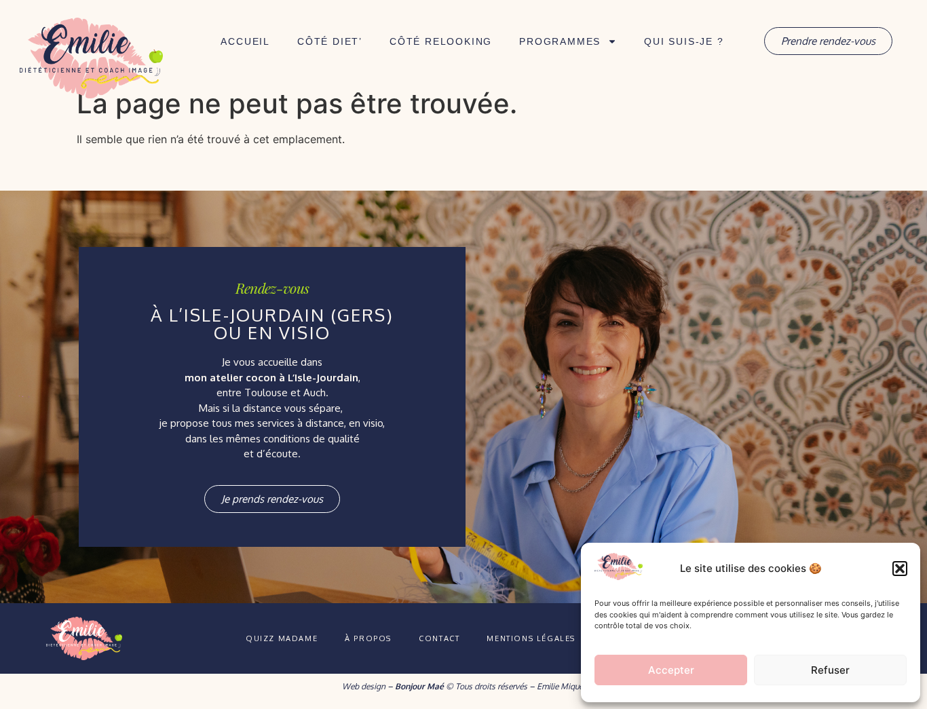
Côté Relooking (441, 41)
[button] (900, 568)
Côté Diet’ (329, 41)
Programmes (560, 41)
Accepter (671, 670)
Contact (439, 638)
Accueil (245, 41)
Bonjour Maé (419, 686)
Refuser (830, 670)
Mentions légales (531, 638)
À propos (368, 638)
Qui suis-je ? (683, 41)
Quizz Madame (282, 638)
